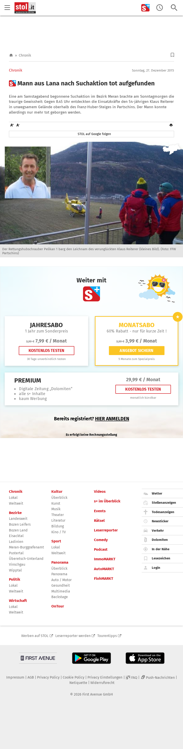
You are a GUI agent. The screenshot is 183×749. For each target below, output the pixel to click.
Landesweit (18, 518)
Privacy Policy (48, 677)
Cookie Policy (73, 677)
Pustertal (16, 553)
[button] (172, 55)
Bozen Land (18, 530)
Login (156, 568)
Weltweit (16, 503)
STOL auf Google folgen (94, 134)
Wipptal (15, 570)
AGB (30, 677)
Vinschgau (17, 564)
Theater (57, 515)
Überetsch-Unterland (26, 558)
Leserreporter (106, 530)
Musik (55, 509)
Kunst (55, 503)
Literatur (58, 520)
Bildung (57, 526)
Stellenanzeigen (164, 503)
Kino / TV (58, 532)
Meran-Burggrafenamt (26, 547)
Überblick (59, 497)
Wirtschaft (18, 601)
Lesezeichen (161, 558)
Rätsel (99, 520)
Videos (100, 491)
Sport (56, 541)
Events (100, 511)
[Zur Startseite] (11, 55)
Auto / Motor (61, 580)
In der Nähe (160, 549)
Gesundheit (60, 585)
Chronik (25, 55)
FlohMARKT (103, 578)
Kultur (56, 491)
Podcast (101, 549)
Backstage (59, 597)
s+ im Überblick (107, 501)
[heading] (91, 83)
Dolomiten (160, 540)
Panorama (59, 562)
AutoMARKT (104, 569)
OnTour (57, 606)
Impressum (15, 677)
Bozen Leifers (20, 524)
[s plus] (145, 7)
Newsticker (160, 521)
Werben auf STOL (34, 636)
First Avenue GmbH (97, 694)
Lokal (13, 497)
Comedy (101, 540)
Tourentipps (107, 636)
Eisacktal (16, 536)
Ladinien (16, 542)
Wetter (157, 493)
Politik (14, 579)
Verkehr (158, 531)
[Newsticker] (159, 7)
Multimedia (60, 591)
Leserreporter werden (73, 636)
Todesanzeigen (163, 512)
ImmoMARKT (104, 559)
